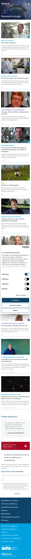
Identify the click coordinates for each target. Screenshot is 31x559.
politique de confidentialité (22, 489)
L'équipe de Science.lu (8, 529)
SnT (2, 408)
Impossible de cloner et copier (11, 394)
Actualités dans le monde (9, 507)
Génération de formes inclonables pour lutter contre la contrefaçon (15, 397)
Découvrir (4, 510)
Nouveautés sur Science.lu (9, 500)
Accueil (3, 10)
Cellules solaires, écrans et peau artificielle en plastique (12, 220)
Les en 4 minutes (12, 323)
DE (25, 4)
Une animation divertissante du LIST (14, 326)
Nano (3, 183)
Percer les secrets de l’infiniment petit (14, 78)
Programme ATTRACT (7, 145)
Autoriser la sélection (15, 305)
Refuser (15, 310)
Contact (4, 532)
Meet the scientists (7, 41)
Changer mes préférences (15, 433)
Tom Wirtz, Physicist (8, 43)
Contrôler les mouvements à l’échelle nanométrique (14, 360)
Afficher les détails (21, 295)
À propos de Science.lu (9, 526)
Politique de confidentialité (11, 538)
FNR (2, 160)
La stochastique (12, 357)
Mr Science (4, 520)
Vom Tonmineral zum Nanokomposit (12, 110)
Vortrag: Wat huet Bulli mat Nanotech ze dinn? (15, 113)
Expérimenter (5, 514)
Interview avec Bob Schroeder (11, 217)
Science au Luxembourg (9, 504)
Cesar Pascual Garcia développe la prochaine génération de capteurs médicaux (13, 149)
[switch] (27, 279)
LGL (2, 123)
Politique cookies (7, 541)
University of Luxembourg (7, 372)
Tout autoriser (15, 300)
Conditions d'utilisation (9, 535)
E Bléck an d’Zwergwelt (9, 185)
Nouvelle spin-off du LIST (9, 76)
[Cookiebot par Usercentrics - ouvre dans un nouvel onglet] (22, 247)
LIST (2, 54)
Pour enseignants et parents (10, 517)
